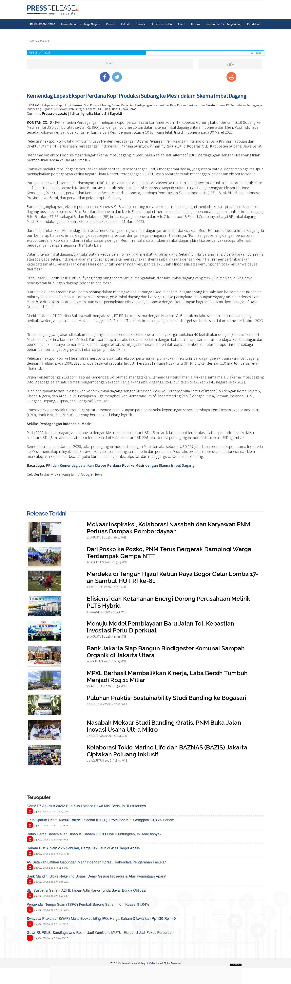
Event (181, 24)
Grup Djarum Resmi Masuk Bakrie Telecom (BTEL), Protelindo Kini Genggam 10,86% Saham (100, 819)
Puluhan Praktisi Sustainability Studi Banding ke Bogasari (166, 697)
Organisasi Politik (161, 24)
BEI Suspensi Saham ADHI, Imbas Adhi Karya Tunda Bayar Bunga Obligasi (86, 890)
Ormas (140, 24)
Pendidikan (254, 24)
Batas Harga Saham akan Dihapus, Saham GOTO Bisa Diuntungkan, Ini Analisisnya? (94, 833)
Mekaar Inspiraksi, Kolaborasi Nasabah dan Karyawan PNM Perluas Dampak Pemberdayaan (168, 528)
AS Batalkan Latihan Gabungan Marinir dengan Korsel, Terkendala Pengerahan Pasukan (96, 861)
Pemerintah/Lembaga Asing (223, 24)
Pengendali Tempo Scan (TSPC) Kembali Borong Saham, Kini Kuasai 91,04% (88, 904)
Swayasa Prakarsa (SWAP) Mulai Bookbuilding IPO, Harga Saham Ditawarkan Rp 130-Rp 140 (101, 918)
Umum (195, 24)
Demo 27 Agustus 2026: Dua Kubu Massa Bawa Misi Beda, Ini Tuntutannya (86, 805)
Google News (91, 474)
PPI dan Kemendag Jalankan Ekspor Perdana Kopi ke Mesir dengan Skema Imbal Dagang (120, 465)
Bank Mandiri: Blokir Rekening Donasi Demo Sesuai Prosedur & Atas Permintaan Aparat (96, 876)
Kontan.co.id (124, 963)
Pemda (110, 24)
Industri (125, 24)
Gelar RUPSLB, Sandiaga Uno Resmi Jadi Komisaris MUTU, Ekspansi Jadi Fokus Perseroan (100, 932)
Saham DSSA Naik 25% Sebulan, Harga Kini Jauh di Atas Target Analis (83, 847)
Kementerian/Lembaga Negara (80, 24)
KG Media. (154, 963)
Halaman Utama (44, 24)
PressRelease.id (37, 41)
